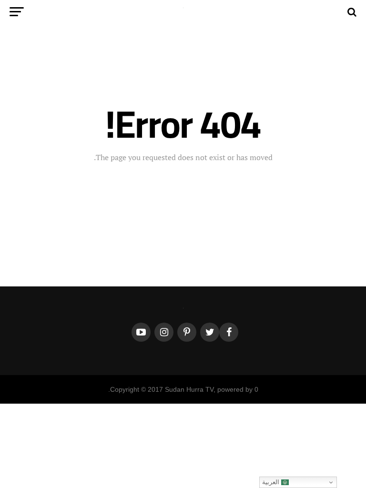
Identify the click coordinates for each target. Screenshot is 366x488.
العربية (271, 482)
